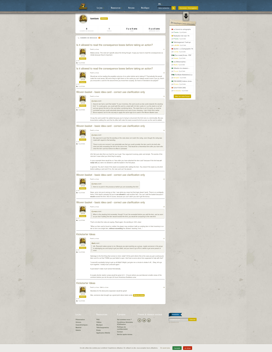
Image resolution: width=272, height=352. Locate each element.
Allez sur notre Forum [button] (182, 96)
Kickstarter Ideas (85, 234)
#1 (164, 49)
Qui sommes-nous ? (124, 319)
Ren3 (93, 243)
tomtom (82, 56)
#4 (164, 130)
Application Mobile (103, 333)
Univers (78, 322)
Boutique (145, 8)
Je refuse (187, 348)
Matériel (78, 327)
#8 (164, 287)
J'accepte (177, 348)
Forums (131, 8)
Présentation (80, 319)
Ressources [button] (116, 8)
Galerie (78, 330)
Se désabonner (174, 322)
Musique (99, 325)
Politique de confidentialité (122, 328)
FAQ (97, 319)
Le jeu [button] (100, 8)
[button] (160, 4)
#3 (164, 96)
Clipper (94, 101)
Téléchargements (102, 327)
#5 (164, 179)
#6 (164, 207)
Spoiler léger (139, 295)
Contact (120, 332)
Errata (98, 330)
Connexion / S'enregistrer (188, 8)
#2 (164, 73)
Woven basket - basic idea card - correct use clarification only (110, 92)
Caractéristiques (82, 325)
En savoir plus (165, 348)
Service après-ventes (124, 334)
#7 (164, 238)
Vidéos (98, 322)
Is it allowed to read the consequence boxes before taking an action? (114, 45)
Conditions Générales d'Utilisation (125, 323)
